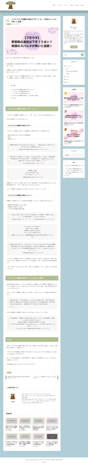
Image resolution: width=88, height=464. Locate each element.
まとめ (14, 97)
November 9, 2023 (39, 163)
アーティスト (69, 66)
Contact (74, 46)
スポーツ (68, 82)
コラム (67, 79)
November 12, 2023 (49, 219)
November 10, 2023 (43, 149)
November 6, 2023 (38, 177)
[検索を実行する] (82, 55)
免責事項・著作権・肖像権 (56, 459)
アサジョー (15, 306)
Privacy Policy (47, 459)
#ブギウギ (44, 160)
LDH (67, 68)
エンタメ (9, 372)
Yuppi (12, 401)
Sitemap (31, 459)
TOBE (67, 73)
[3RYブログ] (10, 5)
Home (27, 459)
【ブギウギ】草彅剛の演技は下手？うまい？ (23, 89)
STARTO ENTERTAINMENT (72, 71)
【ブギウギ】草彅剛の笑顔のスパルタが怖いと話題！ (25, 95)
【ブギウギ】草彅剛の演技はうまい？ (23, 93)
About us (36, 459)
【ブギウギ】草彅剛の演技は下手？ (22, 91)
